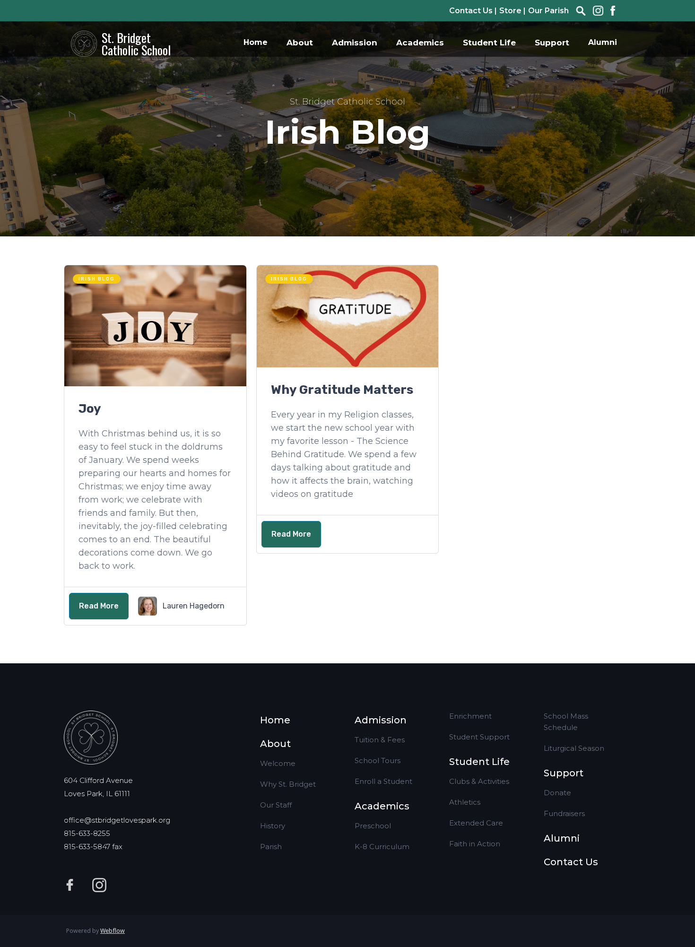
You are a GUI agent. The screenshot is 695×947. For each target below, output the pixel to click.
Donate (557, 792)
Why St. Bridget (288, 784)
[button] (299, 42)
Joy (89, 408)
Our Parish (548, 10)
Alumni (602, 42)
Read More (99, 605)
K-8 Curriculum (382, 846)
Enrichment (470, 716)
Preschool (373, 825)
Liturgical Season (574, 748)
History (272, 825)
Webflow (112, 930)
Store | (512, 10)
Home (255, 42)
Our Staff (276, 804)
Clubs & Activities (479, 781)
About (275, 743)
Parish (271, 846)
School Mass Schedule (566, 722)
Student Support (479, 736)
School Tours (377, 760)
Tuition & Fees (380, 739)
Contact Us (571, 862)
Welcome (277, 763)
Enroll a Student (383, 781)
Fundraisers (564, 813)
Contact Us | (473, 10)
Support (563, 773)
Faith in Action (474, 843)
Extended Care (476, 822)
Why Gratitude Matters (342, 389)
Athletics (464, 802)
